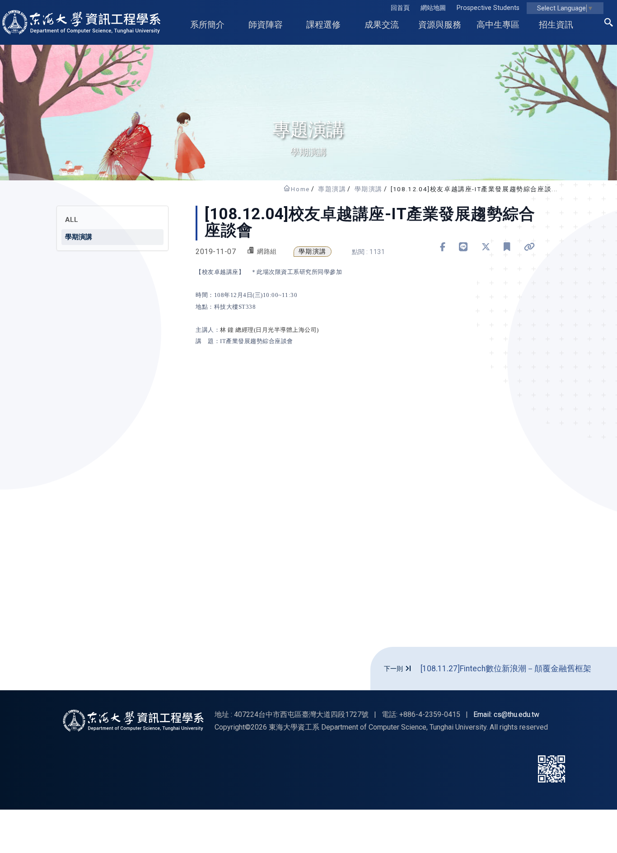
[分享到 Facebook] (443, 247)
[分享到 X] (486, 247)
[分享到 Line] (463, 247)
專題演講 (332, 189)
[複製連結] (530, 247)
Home (300, 189)
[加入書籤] (507, 247)
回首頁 (400, 8)
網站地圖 (433, 8)
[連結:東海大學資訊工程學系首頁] (133, 720)
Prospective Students (488, 8)
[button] (609, 24)
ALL (71, 220)
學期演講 (369, 189)
